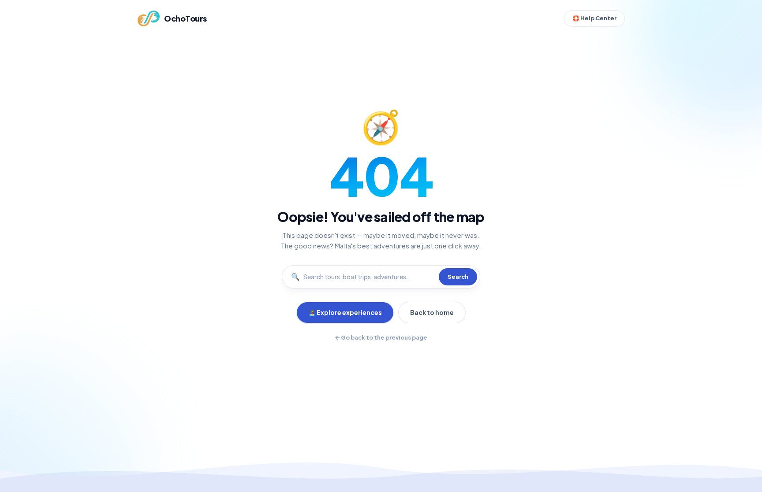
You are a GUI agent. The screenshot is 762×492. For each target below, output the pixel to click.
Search (458, 276)
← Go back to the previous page (381, 337)
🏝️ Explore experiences (345, 312)
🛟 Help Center (594, 18)
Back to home (432, 312)
